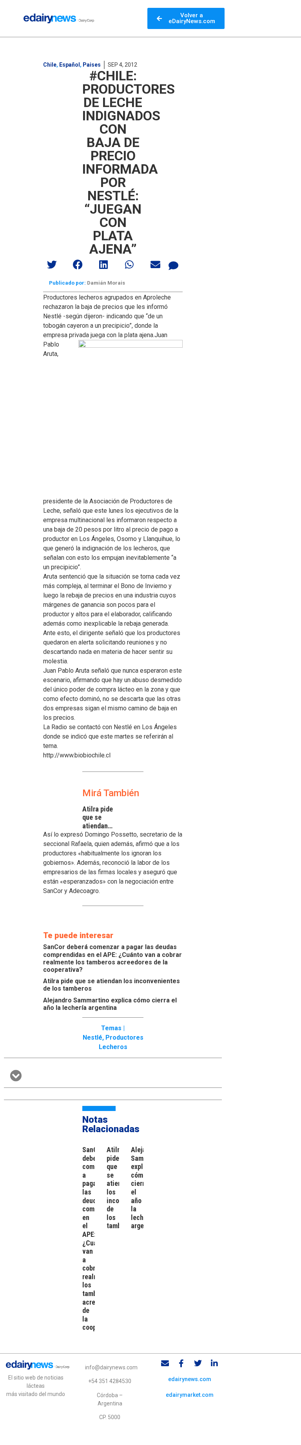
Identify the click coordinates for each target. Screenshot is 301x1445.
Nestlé (92, 1037)
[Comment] (173, 265)
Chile (49, 65)
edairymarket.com (190, 1395)
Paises (92, 65)
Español (69, 65)
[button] (52, 264)
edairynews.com (189, 1379)
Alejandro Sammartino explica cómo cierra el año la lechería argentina (110, 1004)
